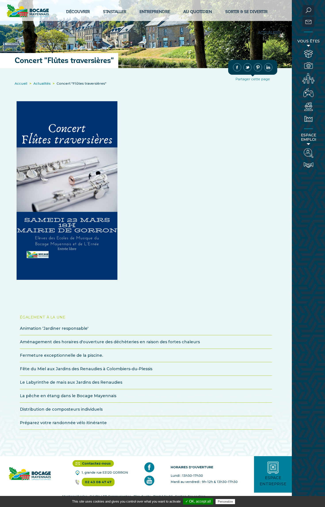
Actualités (269, 32)
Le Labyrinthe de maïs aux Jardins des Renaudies (71, 382)
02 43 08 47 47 (98, 482)
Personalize (225, 501)
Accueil (21, 83)
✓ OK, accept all (198, 501)
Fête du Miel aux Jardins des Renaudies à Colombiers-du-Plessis (86, 368)
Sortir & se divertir (246, 12)
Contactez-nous (96, 463)
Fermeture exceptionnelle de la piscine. (61, 355)
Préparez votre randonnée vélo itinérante (63, 422)
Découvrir (78, 12)
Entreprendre (155, 12)
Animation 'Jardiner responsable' (54, 328)
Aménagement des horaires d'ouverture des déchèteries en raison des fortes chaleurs (110, 341)
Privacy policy (246, 501)
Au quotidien (197, 12)
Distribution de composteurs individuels (61, 409)
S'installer (114, 12)
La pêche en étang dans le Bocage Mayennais (68, 395)
